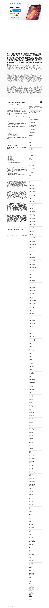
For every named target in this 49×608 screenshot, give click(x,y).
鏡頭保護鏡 (30, 576)
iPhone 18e (30, 346)
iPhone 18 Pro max (31, 336)
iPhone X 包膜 (31, 363)
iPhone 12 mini (31, 205)
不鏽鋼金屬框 (31, 449)
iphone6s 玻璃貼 (31, 406)
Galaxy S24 (30, 152)
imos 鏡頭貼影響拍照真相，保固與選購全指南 (34, 111)
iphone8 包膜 (31, 426)
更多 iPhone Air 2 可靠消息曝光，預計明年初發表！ (35, 109)
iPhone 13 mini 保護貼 (32, 235)
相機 (29, 547)
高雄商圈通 (30, 595)
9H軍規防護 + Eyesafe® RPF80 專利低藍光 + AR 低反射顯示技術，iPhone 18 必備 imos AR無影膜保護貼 (35, 107)
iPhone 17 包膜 (31, 326)
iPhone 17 (30, 310)
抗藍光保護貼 (31, 524)
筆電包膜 (30, 550)
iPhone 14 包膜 (31, 274)
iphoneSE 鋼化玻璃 (31, 436)
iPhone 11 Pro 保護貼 (32, 192)
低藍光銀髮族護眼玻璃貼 (32, 474)
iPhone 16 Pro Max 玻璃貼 (32, 301)
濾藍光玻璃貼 (31, 538)
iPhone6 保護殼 (31, 395)
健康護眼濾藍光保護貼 (32, 484)
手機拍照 (30, 515)
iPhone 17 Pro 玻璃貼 (32, 323)
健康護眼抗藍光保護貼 (32, 481)
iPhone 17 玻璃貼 (31, 327)
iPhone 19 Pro (31, 347)
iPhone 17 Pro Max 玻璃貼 (32, 320)
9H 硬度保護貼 (31, 135)
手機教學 (30, 517)
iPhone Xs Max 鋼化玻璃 (10, 229)
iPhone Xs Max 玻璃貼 (23, 227)
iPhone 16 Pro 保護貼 (32, 303)
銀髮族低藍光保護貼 (31, 573)
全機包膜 (30, 495)
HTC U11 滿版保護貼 (31, 165)
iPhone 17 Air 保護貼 (31, 313)
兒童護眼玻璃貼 (31, 494)
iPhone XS (11, 192)
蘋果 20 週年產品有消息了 (32, 112)
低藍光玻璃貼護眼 (31, 464)
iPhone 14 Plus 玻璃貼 (32, 260)
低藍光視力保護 (31, 468)
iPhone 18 (30, 330)
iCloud (30, 175)
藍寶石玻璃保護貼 (31, 560)
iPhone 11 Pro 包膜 (31, 194)
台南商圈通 (30, 596)
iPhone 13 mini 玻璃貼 (32, 237)
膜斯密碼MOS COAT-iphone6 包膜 (33, 589)
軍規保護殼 (30, 567)
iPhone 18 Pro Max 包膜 (32, 339)
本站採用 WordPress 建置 (10, 606)
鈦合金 (30, 570)
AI (29, 136)
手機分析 (30, 511)
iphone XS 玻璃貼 (31, 591)
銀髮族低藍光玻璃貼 (31, 574)
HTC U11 (30, 162)
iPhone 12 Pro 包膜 (31, 222)
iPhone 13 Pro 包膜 (31, 247)
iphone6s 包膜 (31, 405)
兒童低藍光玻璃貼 (31, 491)
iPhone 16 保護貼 (31, 306)
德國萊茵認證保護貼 (31, 505)
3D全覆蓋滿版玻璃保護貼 (32, 128)
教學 (29, 528)
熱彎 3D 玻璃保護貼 (31, 540)
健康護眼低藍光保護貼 (32, 478)
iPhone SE (30, 357)
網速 (29, 551)
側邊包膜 (30, 488)
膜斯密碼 (30, 557)
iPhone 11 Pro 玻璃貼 (32, 195)
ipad (29, 179)
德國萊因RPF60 (31, 501)
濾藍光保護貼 (31, 537)
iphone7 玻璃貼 (31, 422)
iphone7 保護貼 (31, 419)
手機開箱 (30, 521)
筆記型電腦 (30, 548)
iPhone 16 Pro (31, 297)
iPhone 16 (30, 294)
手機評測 (30, 518)
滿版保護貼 (30, 534)
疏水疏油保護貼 (21, 229)
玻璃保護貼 (16, 229)
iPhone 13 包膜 (31, 251)
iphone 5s (30, 349)
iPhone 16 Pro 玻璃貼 (32, 304)
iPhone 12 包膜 (31, 228)
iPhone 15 (30, 277)
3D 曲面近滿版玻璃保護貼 (32, 126)
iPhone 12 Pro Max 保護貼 (32, 215)
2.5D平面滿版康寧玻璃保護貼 (32, 125)
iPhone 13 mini (31, 234)
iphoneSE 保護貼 (31, 432)
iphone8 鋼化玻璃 (31, 429)
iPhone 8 (30, 353)
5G (29, 133)
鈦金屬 (30, 571)
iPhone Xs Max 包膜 (31, 380)
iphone (11, 227)
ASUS (30, 145)
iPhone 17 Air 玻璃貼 (31, 314)
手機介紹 (30, 508)
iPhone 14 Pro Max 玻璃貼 (32, 267)
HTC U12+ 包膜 (31, 172)
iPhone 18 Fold (31, 333)
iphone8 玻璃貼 (31, 428)
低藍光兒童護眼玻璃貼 (32, 458)
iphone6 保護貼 (31, 396)
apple (9, 227)
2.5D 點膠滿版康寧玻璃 (32, 123)
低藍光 (30, 452)
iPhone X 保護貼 (31, 362)
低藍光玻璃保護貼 (31, 461)
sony (30, 445)
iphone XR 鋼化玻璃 (31, 585)
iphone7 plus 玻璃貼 (31, 415)
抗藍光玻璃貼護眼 (31, 527)
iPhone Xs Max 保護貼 (18, 227)
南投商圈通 (30, 598)
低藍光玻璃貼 (31, 462)
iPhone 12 (30, 204)
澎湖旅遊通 (30, 599)
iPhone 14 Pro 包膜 (31, 270)
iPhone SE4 (30, 359)
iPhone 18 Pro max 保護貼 (32, 337)
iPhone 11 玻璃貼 (31, 201)
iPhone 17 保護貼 (31, 324)
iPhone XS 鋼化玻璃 (31, 389)
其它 (29, 498)
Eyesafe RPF (31, 149)
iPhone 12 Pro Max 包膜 (32, 217)
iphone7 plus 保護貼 (31, 412)
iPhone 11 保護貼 (31, 198)
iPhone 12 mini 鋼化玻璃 (32, 211)
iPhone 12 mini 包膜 (31, 208)
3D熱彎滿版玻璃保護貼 (32, 132)
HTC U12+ (30, 169)
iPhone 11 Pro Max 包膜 (32, 188)
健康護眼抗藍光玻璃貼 (32, 482)
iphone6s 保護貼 (31, 403)
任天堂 (30, 451)
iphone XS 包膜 (31, 592)
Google (30, 158)
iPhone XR (30, 369)
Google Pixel (30, 159)
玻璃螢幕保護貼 (31, 544)
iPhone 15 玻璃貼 (31, 293)
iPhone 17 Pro (31, 316)
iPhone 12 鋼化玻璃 (31, 231)
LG (29, 439)
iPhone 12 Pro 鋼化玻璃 (32, 225)
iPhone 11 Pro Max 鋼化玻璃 (32, 191)
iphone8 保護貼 (31, 425)
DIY (29, 146)
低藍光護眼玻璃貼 (31, 471)
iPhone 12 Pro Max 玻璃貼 (32, 218)
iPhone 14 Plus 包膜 (31, 258)
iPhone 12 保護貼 (31, 227)
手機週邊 (30, 520)
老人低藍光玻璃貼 (31, 554)
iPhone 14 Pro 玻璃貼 (32, 271)
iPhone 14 (30, 254)
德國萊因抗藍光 (31, 504)
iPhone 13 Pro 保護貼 (32, 245)
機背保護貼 (30, 531)
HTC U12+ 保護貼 (31, 171)
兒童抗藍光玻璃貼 (31, 492)
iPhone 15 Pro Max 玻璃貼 (32, 287)
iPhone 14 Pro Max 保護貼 (32, 264)
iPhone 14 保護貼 (31, 273)
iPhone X (30, 360)
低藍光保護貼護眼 (31, 455)
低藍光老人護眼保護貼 (32, 465)
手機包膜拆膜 (31, 514)
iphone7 (30, 409)
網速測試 (30, 553)
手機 (29, 507)
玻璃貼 (18, 229)
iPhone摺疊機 (31, 438)
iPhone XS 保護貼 (31, 385)
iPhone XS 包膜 (31, 386)
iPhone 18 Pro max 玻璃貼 (32, 340)
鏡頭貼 (30, 577)
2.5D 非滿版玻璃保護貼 (32, 122)
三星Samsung (31, 448)
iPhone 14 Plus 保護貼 (32, 257)
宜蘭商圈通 (30, 597)
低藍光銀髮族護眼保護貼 (32, 472)
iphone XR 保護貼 (31, 588)
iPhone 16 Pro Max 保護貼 (32, 300)
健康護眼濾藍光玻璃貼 (32, 485)
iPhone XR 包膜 (31, 372)
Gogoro (30, 156)
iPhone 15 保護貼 (31, 291)
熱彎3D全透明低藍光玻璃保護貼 (33, 541)
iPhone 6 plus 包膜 (31, 352)
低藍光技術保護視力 (31, 459)
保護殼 (30, 475)
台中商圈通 (30, 594)
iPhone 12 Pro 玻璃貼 (32, 224)
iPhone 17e (30, 329)
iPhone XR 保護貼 (31, 370)
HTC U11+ (30, 166)
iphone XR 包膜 (31, 586)
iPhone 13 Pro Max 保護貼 (32, 241)
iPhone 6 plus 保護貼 (31, 350)
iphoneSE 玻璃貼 (31, 435)
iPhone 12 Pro (31, 212)
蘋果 (29, 564)
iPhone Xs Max (21, 195)
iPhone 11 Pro (31, 184)
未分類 (30, 530)
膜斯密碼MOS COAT (31, 583)
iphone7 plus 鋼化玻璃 (32, 416)
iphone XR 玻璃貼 (31, 587)
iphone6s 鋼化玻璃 (31, 408)
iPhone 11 (30, 182)
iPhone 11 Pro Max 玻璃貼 (32, 189)
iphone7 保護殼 (31, 418)
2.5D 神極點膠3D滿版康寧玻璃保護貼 (33, 119)
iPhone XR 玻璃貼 (31, 373)
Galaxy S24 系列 (31, 155)
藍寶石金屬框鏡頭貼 (31, 561)
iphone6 (30, 393)
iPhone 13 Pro (31, 238)
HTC (29, 161)
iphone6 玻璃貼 (31, 399)
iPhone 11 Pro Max (31, 185)
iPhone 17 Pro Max (31, 317)
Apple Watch (30, 142)
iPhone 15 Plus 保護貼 (32, 280)
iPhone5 (30, 392)
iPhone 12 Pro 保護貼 (32, 221)
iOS (29, 178)
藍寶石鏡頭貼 (31, 563)
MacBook (30, 441)
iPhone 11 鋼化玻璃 (31, 202)
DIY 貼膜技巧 (31, 148)
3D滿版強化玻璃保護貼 (32, 129)
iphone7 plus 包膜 (31, 413)
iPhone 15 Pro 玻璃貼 (32, 290)
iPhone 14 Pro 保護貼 (32, 268)
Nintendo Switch (31, 442)
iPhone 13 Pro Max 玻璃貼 (32, 244)
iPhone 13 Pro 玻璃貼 (32, 248)
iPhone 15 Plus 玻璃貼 (32, 281)
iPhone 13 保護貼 (31, 250)
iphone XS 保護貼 (31, 593)
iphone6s (30, 402)
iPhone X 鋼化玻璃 (31, 366)
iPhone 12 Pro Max (31, 214)
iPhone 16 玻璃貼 (31, 307)
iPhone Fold (30, 356)
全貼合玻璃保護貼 (31, 497)
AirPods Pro (30, 138)
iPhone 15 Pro (31, 283)
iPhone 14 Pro (31, 261)
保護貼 (14, 229)
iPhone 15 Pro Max (31, 284)
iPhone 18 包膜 (31, 343)
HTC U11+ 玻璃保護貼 (32, 168)
